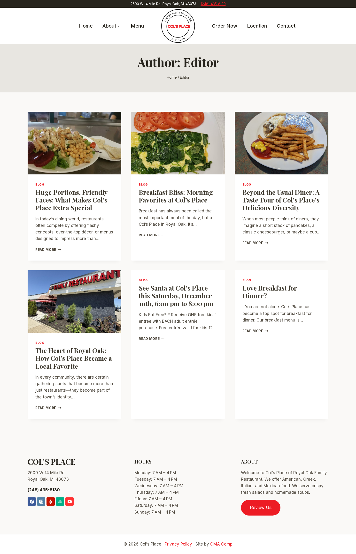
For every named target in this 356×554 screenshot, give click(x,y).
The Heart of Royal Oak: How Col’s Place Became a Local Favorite (73, 358)
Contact (286, 26)
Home (86, 26)
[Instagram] (41, 501)
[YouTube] (69, 501)
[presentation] (74, 143)
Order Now (224, 26)
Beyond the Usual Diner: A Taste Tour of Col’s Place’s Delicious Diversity (281, 200)
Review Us (260, 507)
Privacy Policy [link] (178, 544)
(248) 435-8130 (213, 4)
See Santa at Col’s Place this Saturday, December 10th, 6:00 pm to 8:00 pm (176, 296)
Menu (137, 26)
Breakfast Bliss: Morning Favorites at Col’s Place (176, 196)
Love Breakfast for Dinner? (269, 292)
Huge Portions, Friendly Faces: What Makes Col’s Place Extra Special (71, 200)
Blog (39, 184)
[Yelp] (50, 501)
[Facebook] (32, 501)
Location (257, 26)
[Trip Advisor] (60, 501)
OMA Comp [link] (221, 544)
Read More (48, 250)
